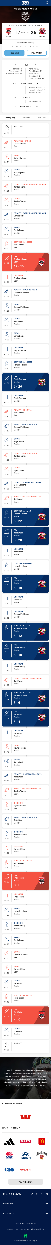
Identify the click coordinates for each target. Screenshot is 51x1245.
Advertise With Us (37, 1229)
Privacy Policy (31, 1223)
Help (16, 1229)
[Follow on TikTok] (32, 1193)
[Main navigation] (3, 2)
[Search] (47, 3)
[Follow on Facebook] (37, 1193)
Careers (10, 1229)
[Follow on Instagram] (47, 1193)
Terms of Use (19, 1223)
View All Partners (25, 1182)
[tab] (10, 117)
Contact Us (25, 1229)
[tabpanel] (25, 588)
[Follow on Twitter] (42, 1193)
